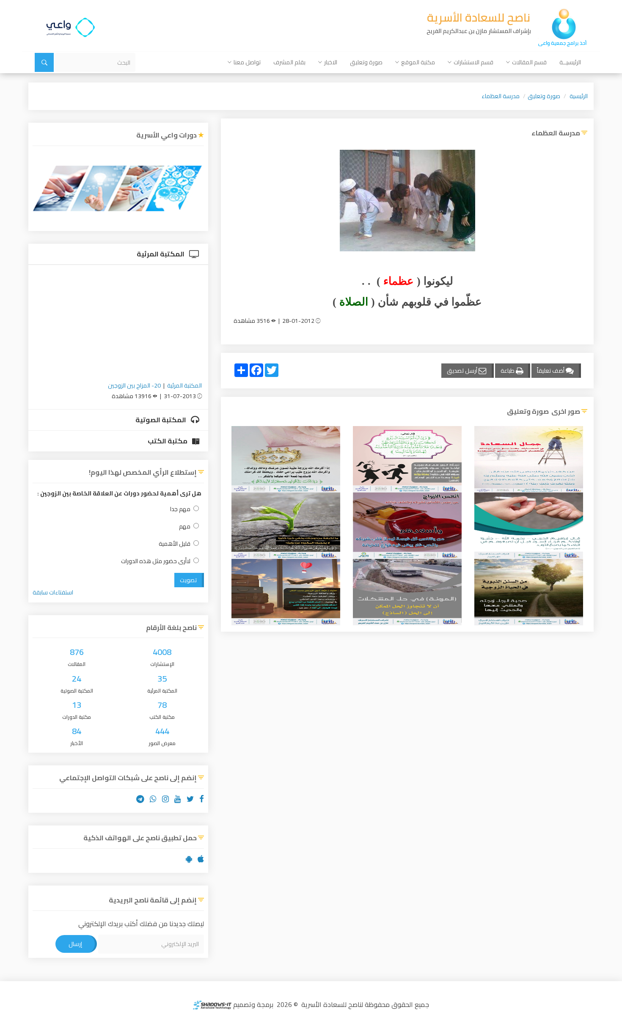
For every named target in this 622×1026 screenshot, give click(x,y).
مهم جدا (180, 509)
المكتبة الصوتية (161, 419)
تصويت (188, 580)
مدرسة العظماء (501, 96)
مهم (184, 526)
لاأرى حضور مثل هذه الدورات (155, 561)
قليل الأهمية (174, 544)
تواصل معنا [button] (247, 62)
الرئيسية (579, 96)
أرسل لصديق (463, 370)
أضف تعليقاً (551, 370)
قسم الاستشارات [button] (473, 62)
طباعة (508, 370)
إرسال (75, 943)
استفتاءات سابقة (53, 592)
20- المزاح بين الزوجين (134, 385)
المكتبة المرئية (161, 254)
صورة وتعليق (366, 62)
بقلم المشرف (289, 62)
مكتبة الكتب (168, 441)
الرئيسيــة (570, 62)
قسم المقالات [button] (529, 62)
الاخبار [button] (330, 62)
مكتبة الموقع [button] (418, 62)
